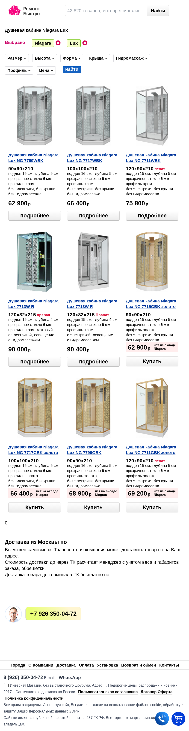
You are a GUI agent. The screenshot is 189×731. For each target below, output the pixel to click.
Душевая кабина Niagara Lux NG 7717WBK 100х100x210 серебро (92, 158)
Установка (107, 665)
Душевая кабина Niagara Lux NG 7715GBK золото (151, 304)
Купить (152, 361)
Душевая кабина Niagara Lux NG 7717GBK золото (33, 450)
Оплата (86, 665)
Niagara (43, 43)
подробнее (34, 216)
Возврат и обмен (138, 665)
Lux (74, 43)
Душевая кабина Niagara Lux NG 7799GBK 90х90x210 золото (92, 450)
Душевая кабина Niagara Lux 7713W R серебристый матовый (92, 304)
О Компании (40, 665)
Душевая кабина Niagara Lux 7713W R (33, 304)
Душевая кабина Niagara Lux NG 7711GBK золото (151, 450)
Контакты (169, 665)
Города (18, 665)
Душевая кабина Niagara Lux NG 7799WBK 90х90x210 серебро (33, 158)
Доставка (66, 665)
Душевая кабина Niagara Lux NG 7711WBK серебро (151, 158)
